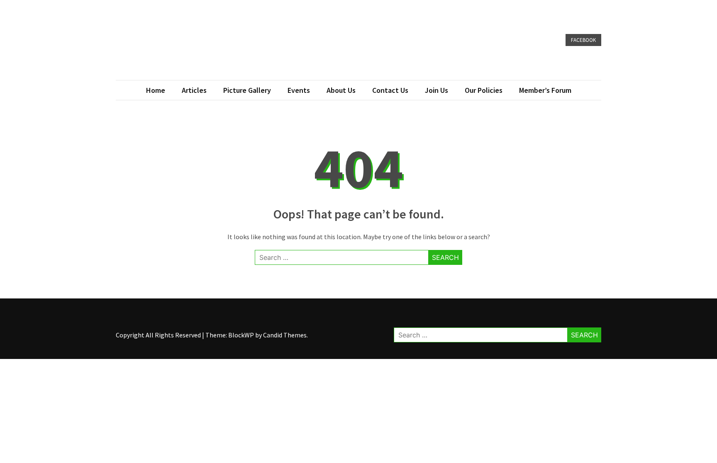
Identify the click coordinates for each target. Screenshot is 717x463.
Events (299, 90)
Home (155, 90)
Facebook (583, 40)
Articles (194, 90)
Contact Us (390, 90)
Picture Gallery (247, 90)
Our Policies (483, 90)
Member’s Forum (545, 90)
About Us (341, 90)
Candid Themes (285, 335)
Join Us (436, 90)
